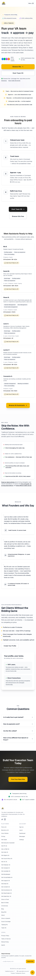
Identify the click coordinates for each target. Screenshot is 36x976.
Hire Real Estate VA (6, 893)
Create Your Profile (10, 646)
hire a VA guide (25, 484)
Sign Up (21, 827)
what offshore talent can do (23, 485)
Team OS (3, 928)
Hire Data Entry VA (6, 896)
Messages (22, 836)
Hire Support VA (5, 880)
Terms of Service (6, 939)
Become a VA (5, 830)
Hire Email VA (4, 883)
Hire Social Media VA (6, 877)
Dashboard (22, 833)
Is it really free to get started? (18, 717)
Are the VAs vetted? (18, 731)
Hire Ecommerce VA (6, 890)
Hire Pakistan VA (5, 865)
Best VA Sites (5, 902)
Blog (2, 909)
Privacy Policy (5, 935)
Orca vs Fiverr (5, 899)
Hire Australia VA (5, 871)
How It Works (4, 833)
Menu (30, 3)
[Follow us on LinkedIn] (5, 819)
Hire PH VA (4, 846)
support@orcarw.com (24, 971)
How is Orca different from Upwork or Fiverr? (18, 739)
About (3, 915)
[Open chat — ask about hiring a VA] (32, 972)
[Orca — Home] (3, 3)
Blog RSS (3, 912)
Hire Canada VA (5, 868)
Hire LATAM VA (5, 849)
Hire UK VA (4, 861)
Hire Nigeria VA (5, 855)
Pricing (3, 836)
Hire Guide (4, 839)
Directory (4, 80)
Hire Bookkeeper (5, 874)
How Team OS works (14, 80)
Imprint (3, 945)
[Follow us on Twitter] (2, 819)
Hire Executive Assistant (7, 843)
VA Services (4, 906)
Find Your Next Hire (18, 779)
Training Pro (4, 924)
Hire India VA (4, 852)
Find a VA (3, 827)
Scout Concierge (5, 921)
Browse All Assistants (17, 405)
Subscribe (30, 961)
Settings (21, 839)
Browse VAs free (18, 216)
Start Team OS (18, 73)
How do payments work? (18, 724)
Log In (21, 830)
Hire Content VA (5, 887)
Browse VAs (17, 67)
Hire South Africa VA (6, 858)
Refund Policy (5, 942)
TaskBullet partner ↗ (10, 971)
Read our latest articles (8, 482)
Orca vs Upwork (5, 918)
